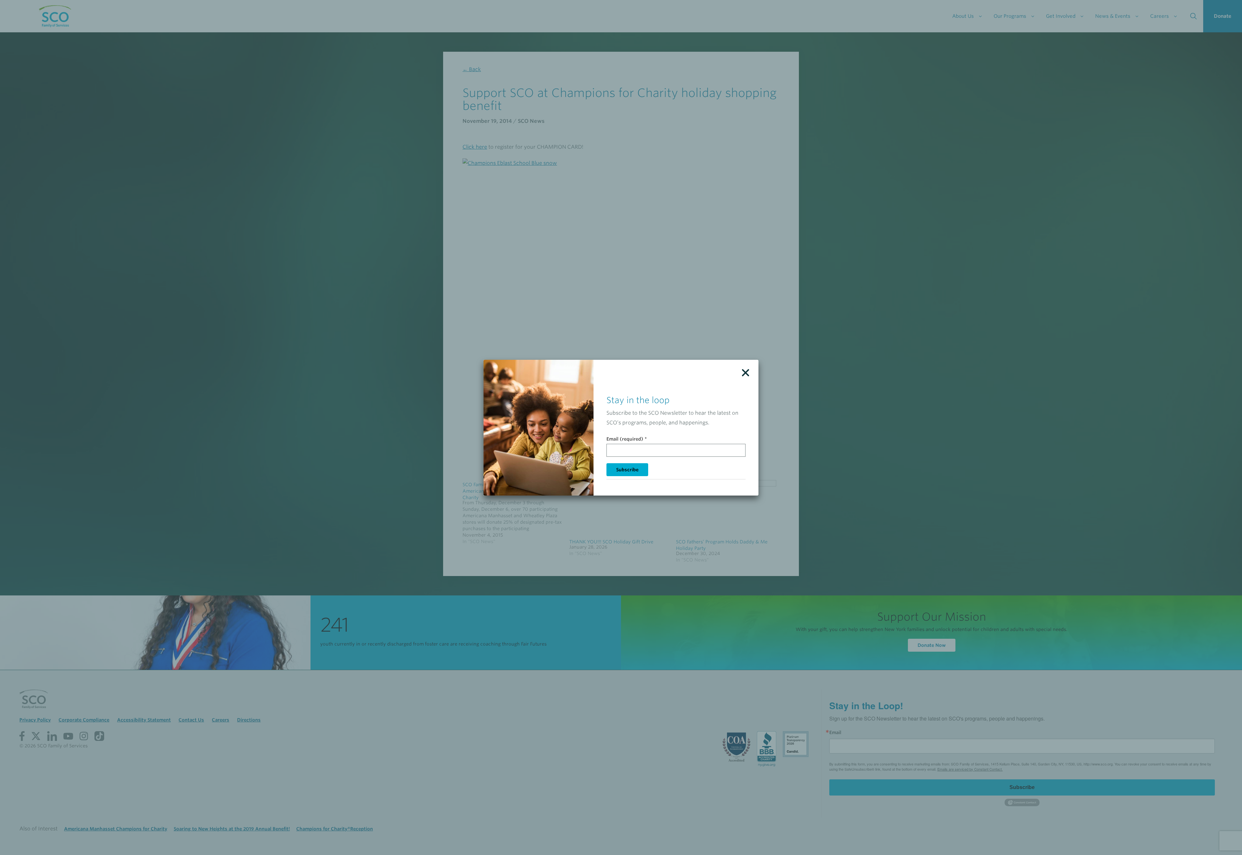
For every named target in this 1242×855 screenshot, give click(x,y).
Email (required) (626, 439)
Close (745, 373)
